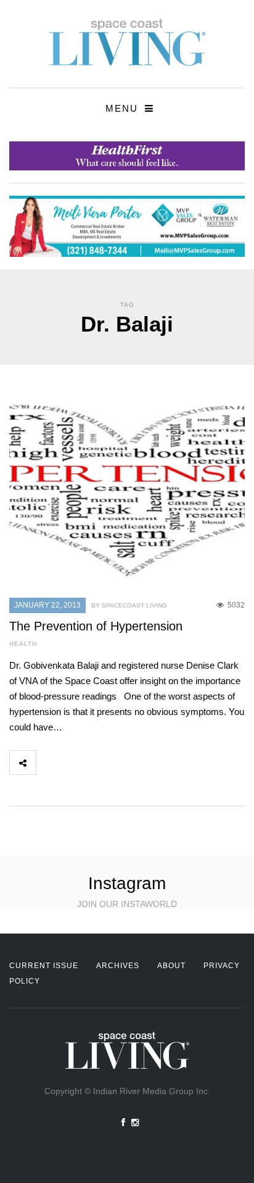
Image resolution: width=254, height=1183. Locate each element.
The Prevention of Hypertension (95, 626)
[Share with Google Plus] (103, 762)
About (171, 965)
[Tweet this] (76, 762)
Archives (117, 965)
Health (23, 643)
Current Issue (43, 965)
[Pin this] (130, 762)
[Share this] (49, 762)
